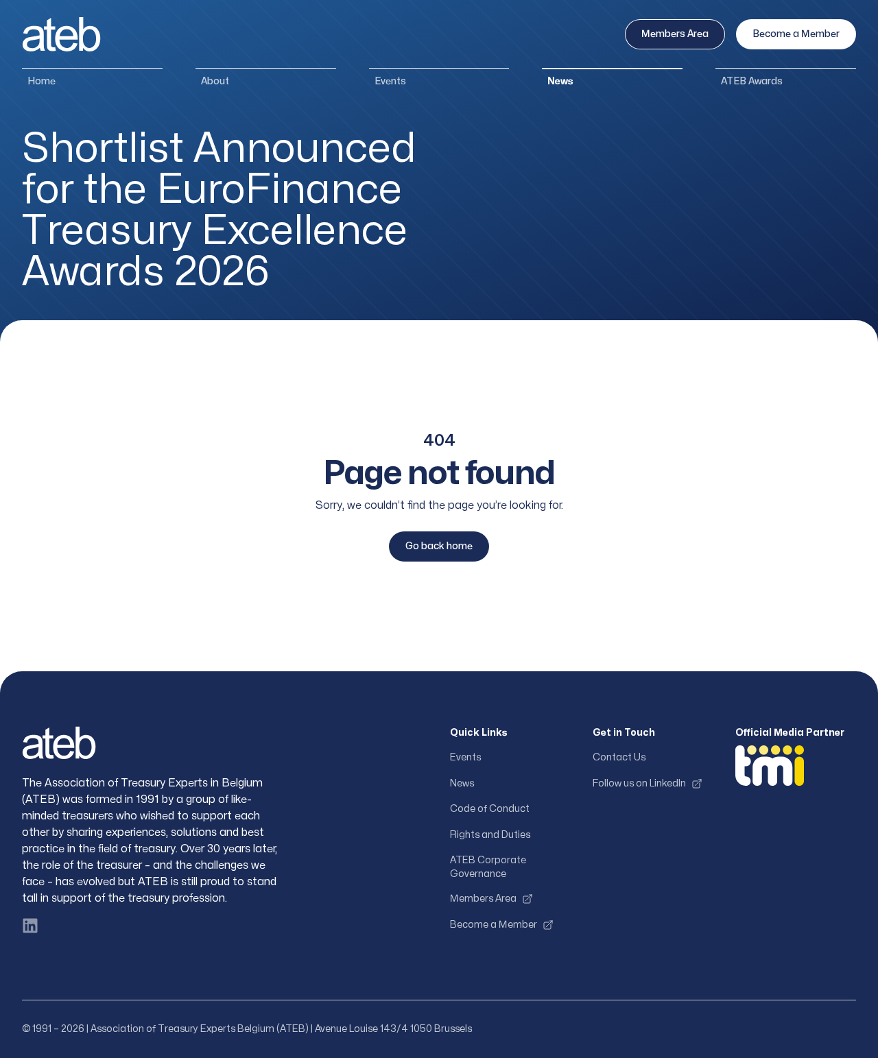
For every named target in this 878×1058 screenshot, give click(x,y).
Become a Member (796, 33)
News (560, 81)
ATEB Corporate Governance (488, 867)
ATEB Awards (752, 81)
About (215, 81)
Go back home (439, 546)
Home (41, 81)
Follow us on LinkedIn (639, 783)
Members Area (675, 33)
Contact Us (619, 757)
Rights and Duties (490, 834)
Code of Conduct (490, 808)
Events (390, 81)
